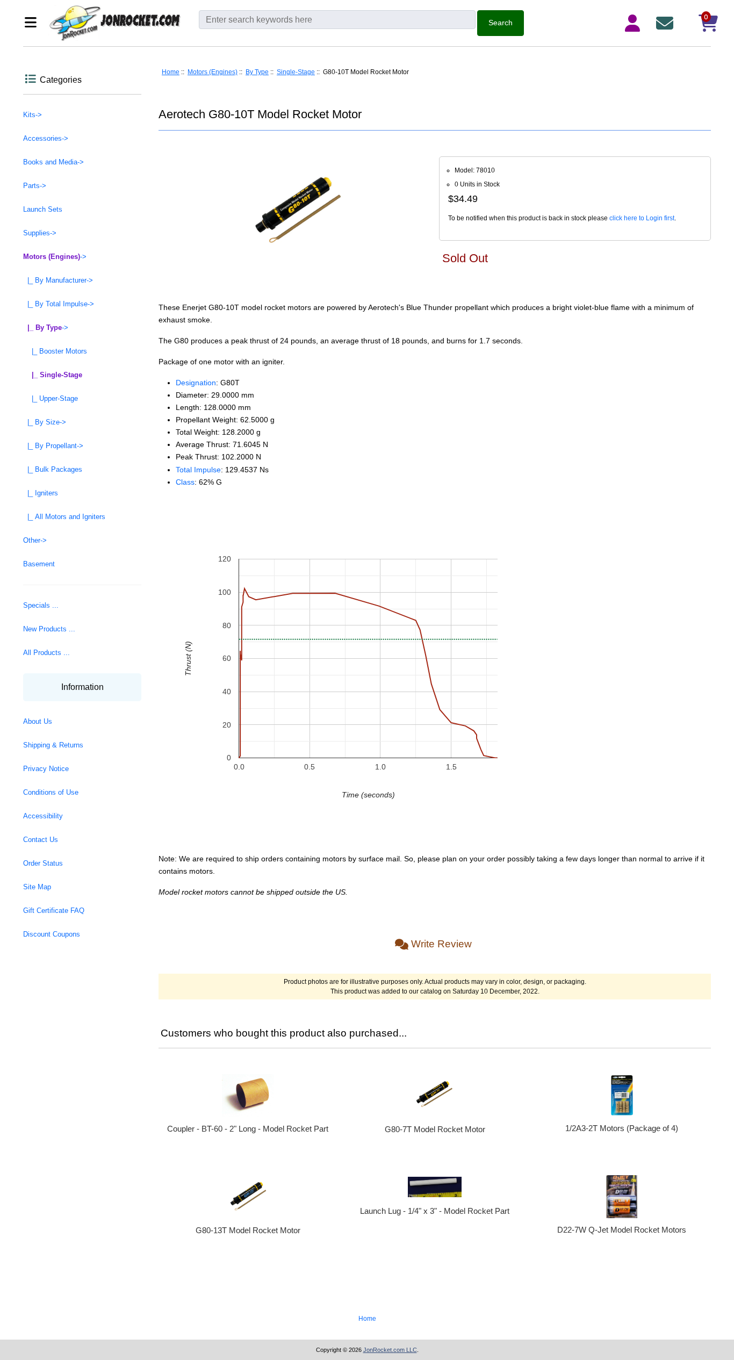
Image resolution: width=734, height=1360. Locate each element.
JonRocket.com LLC (390, 1350)
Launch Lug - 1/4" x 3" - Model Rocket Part (434, 1210)
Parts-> (34, 186)
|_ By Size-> (44, 422)
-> (55, 257)
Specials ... (41, 605)
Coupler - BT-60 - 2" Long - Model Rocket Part (247, 1128)
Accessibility (43, 816)
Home (170, 72)
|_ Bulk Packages (52, 469)
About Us (37, 721)
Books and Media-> (53, 162)
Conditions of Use (50, 792)
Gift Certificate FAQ (53, 910)
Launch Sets (42, 209)
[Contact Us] (667, 23)
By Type (257, 72)
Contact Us (40, 840)
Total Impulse (198, 469)
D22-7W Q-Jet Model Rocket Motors (621, 1229)
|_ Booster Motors (55, 351)
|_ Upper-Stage (50, 398)
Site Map (37, 887)
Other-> (35, 540)
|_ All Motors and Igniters (64, 517)
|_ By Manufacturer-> (58, 280)
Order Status (43, 863)
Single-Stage (296, 72)
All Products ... (46, 653)
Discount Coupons (51, 934)
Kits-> (32, 115)
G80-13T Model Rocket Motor (248, 1230)
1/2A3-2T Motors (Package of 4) (621, 1128)
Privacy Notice (46, 769)
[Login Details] (634, 23)
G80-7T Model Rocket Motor (435, 1129)
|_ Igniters (40, 493)
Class (185, 482)
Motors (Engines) (213, 72)
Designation (196, 382)
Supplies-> (39, 233)
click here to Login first (641, 218)
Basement (39, 564)
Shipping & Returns (53, 745)
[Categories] (33, 23)
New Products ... (49, 629)
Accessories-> (45, 138)
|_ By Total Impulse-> (58, 304)
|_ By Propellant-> (53, 446)
